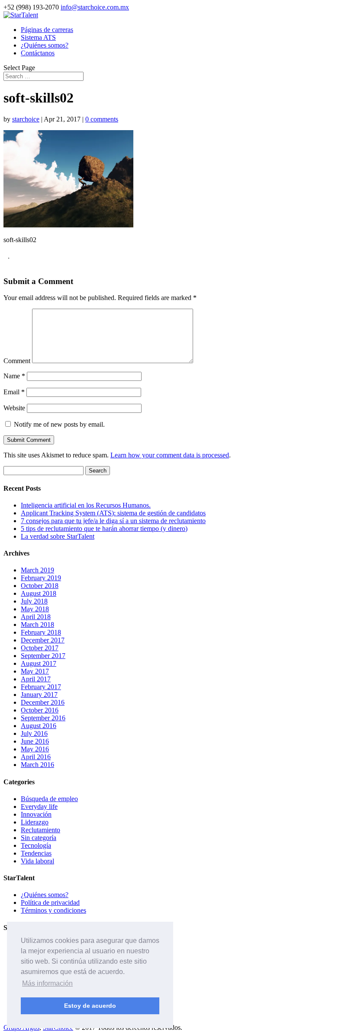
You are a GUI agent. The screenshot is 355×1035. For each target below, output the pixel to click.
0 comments (101, 119)
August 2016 (38, 725)
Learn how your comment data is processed (169, 455)
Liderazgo (34, 822)
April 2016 (36, 756)
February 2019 (41, 577)
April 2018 (36, 616)
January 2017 (39, 694)
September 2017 (43, 655)
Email (14, 392)
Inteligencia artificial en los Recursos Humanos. (86, 505)
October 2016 (39, 710)
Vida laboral (37, 861)
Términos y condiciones (53, 910)
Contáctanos (38, 53)
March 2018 (37, 624)
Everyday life (39, 806)
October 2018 (39, 585)
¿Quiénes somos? (44, 45)
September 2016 (43, 718)
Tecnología (36, 845)
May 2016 (35, 749)
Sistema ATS (38, 37)
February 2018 (41, 632)
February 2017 (41, 686)
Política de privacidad (50, 902)
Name (14, 376)
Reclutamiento (40, 830)
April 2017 (36, 679)
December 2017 (43, 640)
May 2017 (35, 671)
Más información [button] (47, 983)
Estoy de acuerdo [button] (90, 1005)
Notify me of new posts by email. (59, 424)
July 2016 (34, 733)
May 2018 (35, 609)
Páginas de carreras (47, 29)
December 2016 (43, 702)
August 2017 (38, 663)
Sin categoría (38, 837)
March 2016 (37, 764)
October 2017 (39, 648)
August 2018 (38, 593)
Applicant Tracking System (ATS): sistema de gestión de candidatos (113, 513)
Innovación (36, 814)
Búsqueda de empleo (49, 798)
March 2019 (37, 570)
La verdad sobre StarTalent (57, 536)
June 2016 (35, 741)
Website (14, 408)
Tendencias (36, 853)
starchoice (25, 119)
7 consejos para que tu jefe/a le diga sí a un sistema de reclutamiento (113, 520)
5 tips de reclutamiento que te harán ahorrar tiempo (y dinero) (104, 528)
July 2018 (34, 601)
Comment (16, 360)
